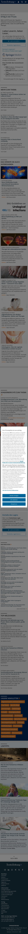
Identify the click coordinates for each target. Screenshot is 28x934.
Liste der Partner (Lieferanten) (10, 490)
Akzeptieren (14, 504)
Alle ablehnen (14, 500)
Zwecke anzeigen (14, 495)
